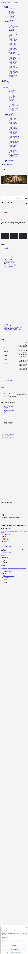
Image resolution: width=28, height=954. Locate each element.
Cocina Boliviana (13, 42)
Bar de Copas (12, 10)
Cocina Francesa (13, 50)
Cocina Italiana (12, 57)
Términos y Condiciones (18, 952)
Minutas (11, 76)
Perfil (6, 198)
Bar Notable (12, 12)
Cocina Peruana (12, 62)
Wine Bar (11, 11)
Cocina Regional (13, 63)
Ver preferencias (14, 949)
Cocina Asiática (12, 40)
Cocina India (12, 53)
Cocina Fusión (12, 52)
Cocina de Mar (12, 48)
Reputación (19, 198)
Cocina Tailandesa (13, 66)
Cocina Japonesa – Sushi (14, 58)
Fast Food (11, 73)
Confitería (11, 29)
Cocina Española (13, 49)
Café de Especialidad (14, 24)
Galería (11, 198)
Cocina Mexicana (13, 61)
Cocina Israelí (12, 56)
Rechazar (14, 945)
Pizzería (11, 77)
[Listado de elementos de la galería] (5, 236)
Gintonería (11, 20)
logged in (10, 517)
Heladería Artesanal (10, 79)
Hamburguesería (13, 75)
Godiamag (5, 81)
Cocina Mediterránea (14, 59)
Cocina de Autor (13, 47)
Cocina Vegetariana (13, 70)
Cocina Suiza (12, 65)
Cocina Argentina (13, 39)
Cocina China (12, 43)
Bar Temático (12, 16)
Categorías (5, 6)
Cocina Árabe (12, 38)
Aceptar (14, 941)
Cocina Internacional (14, 54)
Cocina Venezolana (13, 71)
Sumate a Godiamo (7, 82)
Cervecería (11, 17)
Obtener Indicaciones (21, 394)
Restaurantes (9, 33)
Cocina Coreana (13, 44)
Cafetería (11, 25)
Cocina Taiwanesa (13, 67)
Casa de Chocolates (13, 26)
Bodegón (11, 35)
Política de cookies (10, 952)
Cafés (7, 21)
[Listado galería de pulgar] (14, 434)
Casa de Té (11, 27)
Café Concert (12, 22)
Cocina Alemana (13, 36)
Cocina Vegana (12, 68)
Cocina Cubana (12, 45)
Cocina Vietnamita (13, 72)
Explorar (5, 80)
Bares (7, 7)
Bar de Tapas (12, 8)
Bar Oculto (11, 13)
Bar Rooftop (12, 15)
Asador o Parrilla (13, 34)
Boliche (11, 19)
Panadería (11, 30)
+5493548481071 (8, 423)
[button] (26, 927)
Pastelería (11, 31)
